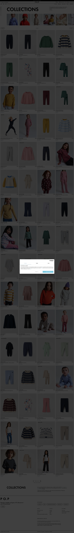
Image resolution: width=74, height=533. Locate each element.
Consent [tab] (25, 263)
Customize (36, 271)
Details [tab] (37, 263)
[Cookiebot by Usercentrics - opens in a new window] (50, 260)
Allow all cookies (48, 271)
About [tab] (48, 263)
